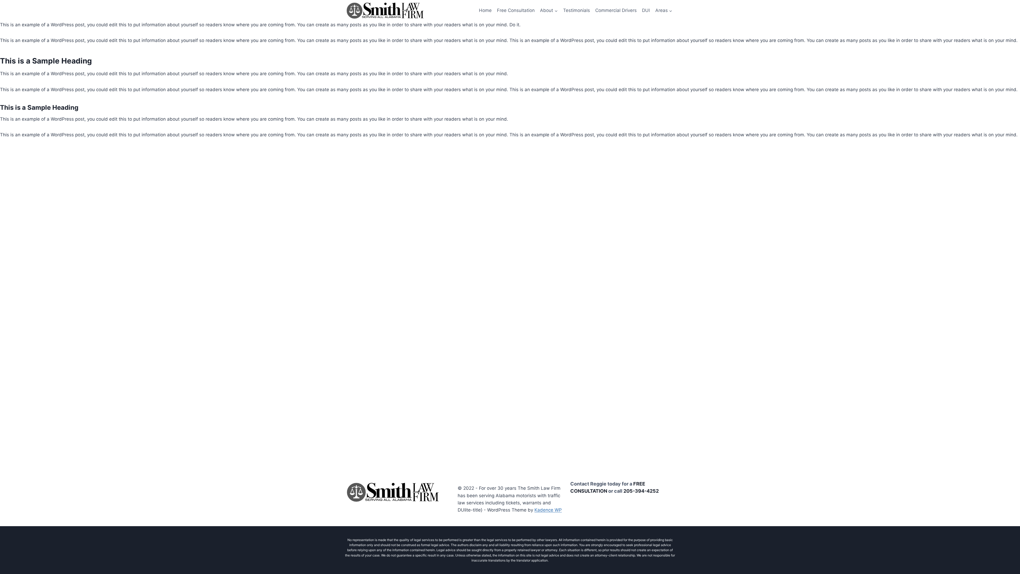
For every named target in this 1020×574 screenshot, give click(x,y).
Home (485, 10)
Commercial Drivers (616, 10)
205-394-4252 (641, 491)
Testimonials (576, 10)
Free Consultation (516, 10)
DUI (646, 10)
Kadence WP (548, 510)
